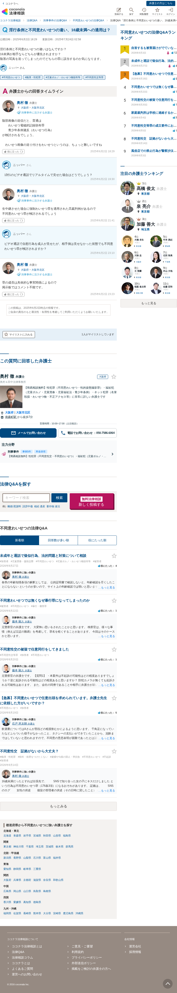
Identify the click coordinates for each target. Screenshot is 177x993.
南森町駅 (11, 417)
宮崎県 (57, 913)
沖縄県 (79, 913)
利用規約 (78, 952)
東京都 (7, 846)
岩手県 (27, 835)
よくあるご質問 (22, 968)
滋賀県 (37, 879)
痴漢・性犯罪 (33, 77)
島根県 (47, 891)
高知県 (27, 902)
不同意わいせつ (11, 77)
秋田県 (47, 835)
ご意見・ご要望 (82, 946)
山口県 (27, 891)
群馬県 (69, 846)
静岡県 (17, 868)
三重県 (37, 868)
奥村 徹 (27, 102)
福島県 (67, 835)
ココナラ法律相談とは (27, 946)
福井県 (57, 857)
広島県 (7, 891)
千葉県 (30, 846)
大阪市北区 (38, 107)
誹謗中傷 (27, 506)
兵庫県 (17, 879)
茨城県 (50, 846)
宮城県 (37, 835)
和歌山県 (58, 879)
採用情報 (135, 952)
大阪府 (25, 107)
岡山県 (17, 891)
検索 (59, 498)
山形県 (57, 835)
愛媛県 (17, 902)
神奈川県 (18, 846)
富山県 (47, 857)
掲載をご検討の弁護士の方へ (91, 968)
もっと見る (148, 303)
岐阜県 (27, 868)
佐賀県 (17, 913)
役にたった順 (97, 540)
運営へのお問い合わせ (27, 974)
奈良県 (47, 879)
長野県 (17, 857)
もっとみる (58, 806)
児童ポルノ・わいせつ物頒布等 (63, 77)
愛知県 (7, 868)
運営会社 (135, 946)
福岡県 (7, 913)
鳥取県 (37, 891)
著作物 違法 (53, 506)
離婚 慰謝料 (14, 506)
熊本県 (37, 913)
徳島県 (37, 902)
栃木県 (59, 846)
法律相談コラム (22, 957)
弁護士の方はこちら (160, 3)
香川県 (7, 902)
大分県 (47, 913)
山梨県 (27, 857)
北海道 (7, 835)
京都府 (27, 879)
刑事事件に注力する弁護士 (36, 112)
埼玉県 (40, 846)
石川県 (37, 857)
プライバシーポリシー (87, 957)
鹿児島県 (68, 913)
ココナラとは (21, 963)
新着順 (19, 540)
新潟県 (7, 857)
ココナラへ (11, 3)
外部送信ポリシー (84, 963)
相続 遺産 (39, 506)
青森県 (17, 835)
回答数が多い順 (58, 540)
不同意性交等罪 (95, 77)
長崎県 (27, 913)
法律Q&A (18, 952)
